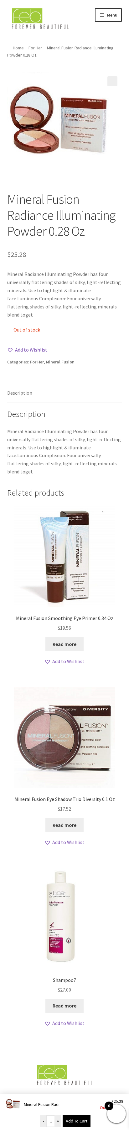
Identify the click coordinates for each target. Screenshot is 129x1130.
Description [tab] (19, 393)
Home (18, 48)
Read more (64, 644)
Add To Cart (76, 1121)
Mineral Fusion (60, 362)
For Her (35, 48)
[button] (112, 81)
